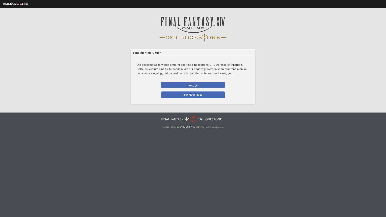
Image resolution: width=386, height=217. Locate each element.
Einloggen (193, 85)
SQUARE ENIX (184, 127)
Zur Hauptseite (193, 94)
